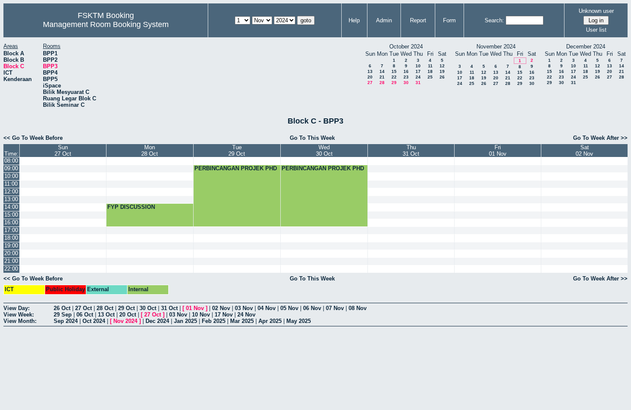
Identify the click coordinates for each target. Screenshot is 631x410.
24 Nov (246, 314)
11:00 (11, 184)
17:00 (11, 230)
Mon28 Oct (149, 150)
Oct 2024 (93, 321)
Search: (494, 20)
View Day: (16, 308)
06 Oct (84, 314)
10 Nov (201, 314)
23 (406, 77)
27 (370, 82)
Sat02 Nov (584, 150)
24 (418, 77)
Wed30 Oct (324, 150)
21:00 (11, 261)
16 (406, 71)
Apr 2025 (270, 321)
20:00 (11, 253)
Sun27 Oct (63, 150)
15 (394, 71)
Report (418, 20)
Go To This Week (312, 138)
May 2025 (298, 321)
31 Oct (169, 308)
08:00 (11, 160)
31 (418, 82)
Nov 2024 (125, 321)
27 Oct (83, 308)
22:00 (11, 268)
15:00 (11, 214)
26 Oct (62, 308)
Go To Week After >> (600, 138)
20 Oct (127, 314)
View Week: (18, 314)
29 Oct (126, 308)
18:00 (11, 238)
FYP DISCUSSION (131, 207)
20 (370, 77)
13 (370, 71)
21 (382, 77)
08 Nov (358, 308)
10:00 (11, 176)
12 (442, 65)
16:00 (11, 222)
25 (430, 77)
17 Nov (224, 314)
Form (449, 20)
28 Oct (105, 308)
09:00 (11, 168)
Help (354, 20)
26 (442, 77)
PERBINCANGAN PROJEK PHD (235, 168)
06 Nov (312, 308)
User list (596, 30)
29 (394, 82)
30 (406, 82)
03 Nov (244, 308)
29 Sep (63, 314)
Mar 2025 (242, 321)
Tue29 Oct (236, 150)
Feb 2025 (213, 321)
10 (418, 65)
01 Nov (195, 308)
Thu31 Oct (411, 150)
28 (382, 82)
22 (394, 77)
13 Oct (106, 314)
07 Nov (335, 308)
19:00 (11, 245)
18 (430, 71)
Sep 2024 (66, 321)
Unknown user (596, 11)
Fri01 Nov (498, 150)
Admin (384, 20)
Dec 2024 (157, 321)
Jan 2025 (185, 321)
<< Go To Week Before (33, 138)
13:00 (11, 199)
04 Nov (267, 308)
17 (418, 71)
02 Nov (221, 308)
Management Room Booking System (106, 24)
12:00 (11, 191)
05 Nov (289, 308)
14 (382, 71)
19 (442, 71)
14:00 (11, 207)
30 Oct (148, 308)
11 (430, 65)
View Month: (19, 321)
